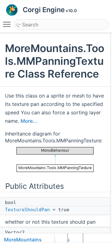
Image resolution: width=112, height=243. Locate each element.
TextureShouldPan (27, 209)
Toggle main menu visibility (8, 24)
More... (29, 121)
